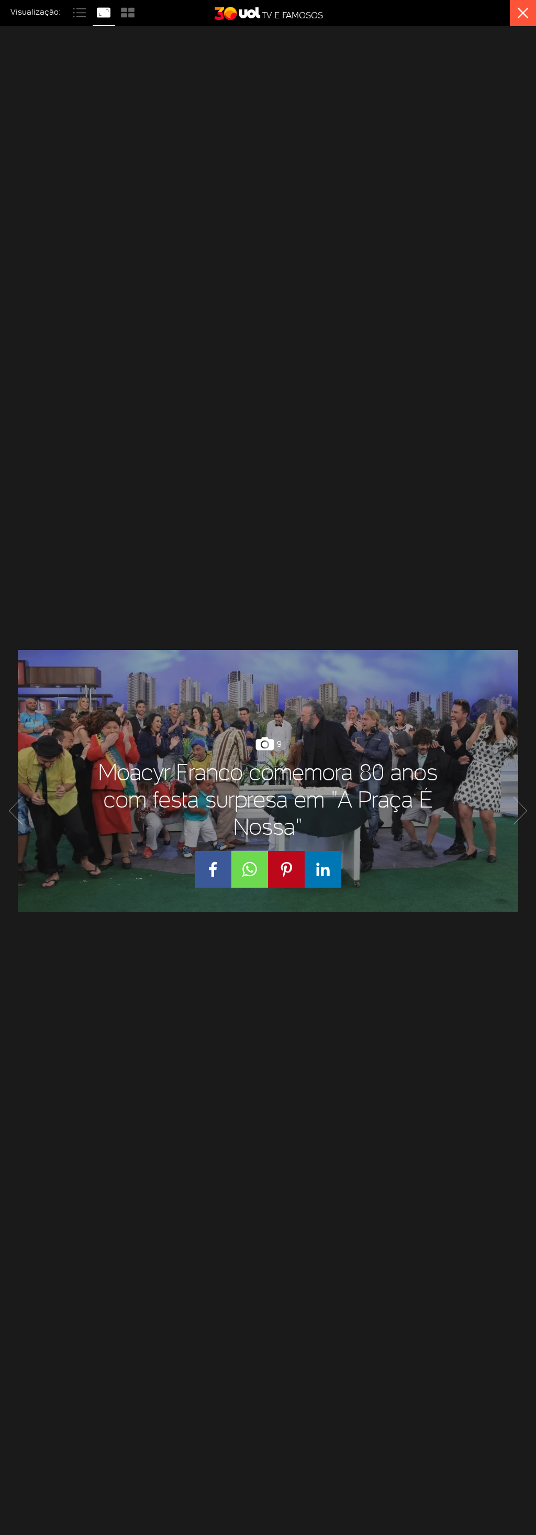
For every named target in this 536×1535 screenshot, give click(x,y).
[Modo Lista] (81, 11)
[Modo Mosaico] (128, 11)
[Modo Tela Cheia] (105, 11)
